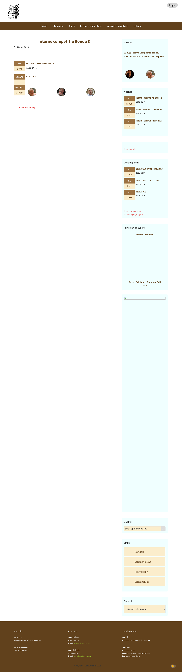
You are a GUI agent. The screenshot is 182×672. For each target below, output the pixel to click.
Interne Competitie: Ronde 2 (149, 121)
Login (172, 5)
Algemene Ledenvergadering (149, 109)
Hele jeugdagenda (132, 211)
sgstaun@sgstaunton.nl (83, 643)
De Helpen (31, 76)
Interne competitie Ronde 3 (40, 63)
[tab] (144, 551)
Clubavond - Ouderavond (147, 180)
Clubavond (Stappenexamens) (149, 169)
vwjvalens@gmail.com (82, 656)
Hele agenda (130, 149)
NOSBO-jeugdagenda (134, 214)
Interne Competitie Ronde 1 (149, 98)
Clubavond (141, 192)
